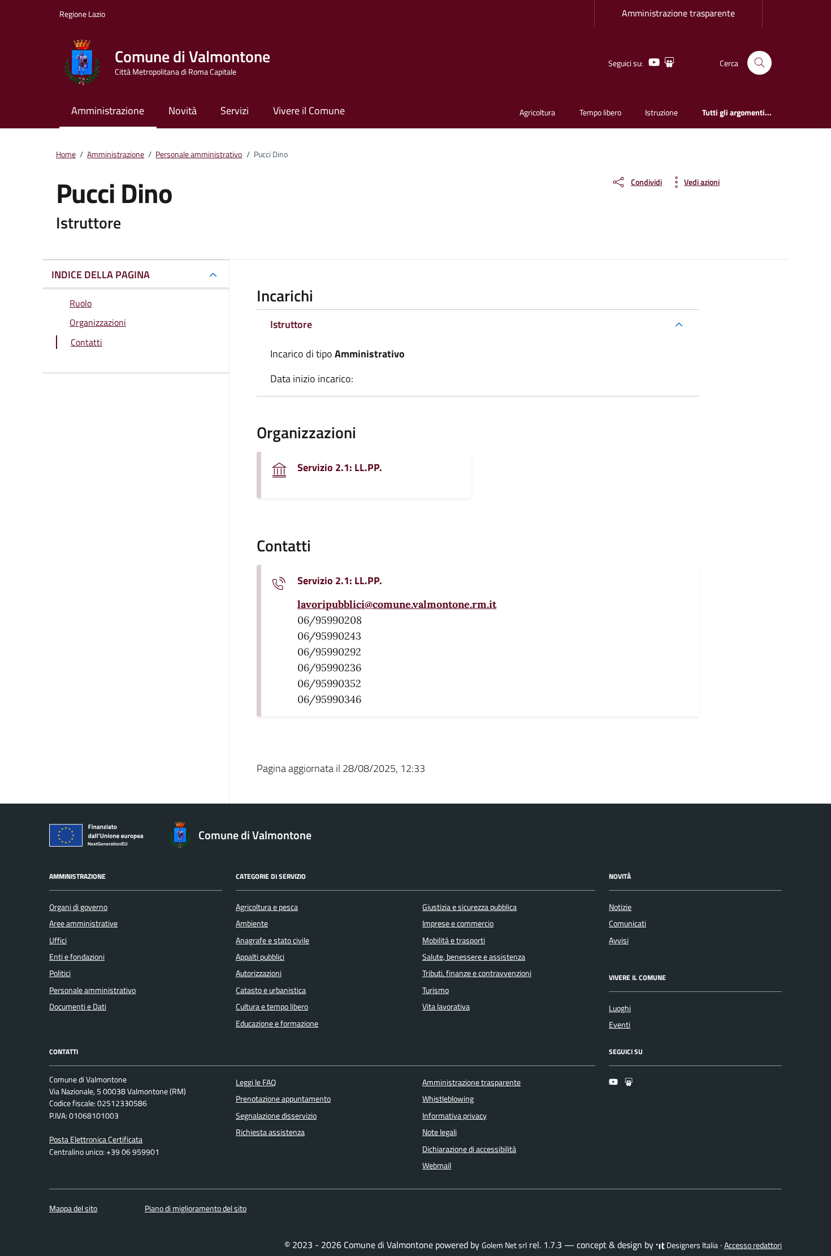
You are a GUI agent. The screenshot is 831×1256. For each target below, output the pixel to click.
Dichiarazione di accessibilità (469, 1149)
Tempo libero (600, 112)
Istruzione (661, 112)
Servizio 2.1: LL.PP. (339, 467)
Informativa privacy (454, 1116)
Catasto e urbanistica (271, 990)
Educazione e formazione (277, 1023)
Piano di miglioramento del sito (195, 1208)
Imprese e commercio (458, 923)
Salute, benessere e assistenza (473, 957)
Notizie (620, 907)
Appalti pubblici (260, 957)
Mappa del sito (73, 1208)
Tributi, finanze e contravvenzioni (476, 973)
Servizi (234, 110)
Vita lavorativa (446, 1006)
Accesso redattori (753, 1245)
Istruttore (291, 324)
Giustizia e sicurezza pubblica (469, 907)
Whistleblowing (448, 1099)
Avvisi (619, 940)
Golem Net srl (504, 1245)
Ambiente (252, 923)
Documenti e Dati (77, 1006)
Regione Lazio (82, 14)
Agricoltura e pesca (267, 907)
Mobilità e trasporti (453, 940)
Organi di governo (78, 907)
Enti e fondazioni (77, 957)
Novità (182, 110)
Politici (60, 973)
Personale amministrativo (92, 990)
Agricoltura (537, 112)
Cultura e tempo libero (272, 1006)
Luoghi (620, 1008)
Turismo (435, 990)
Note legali (439, 1132)
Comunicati (627, 923)
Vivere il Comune (309, 110)
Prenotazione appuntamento (283, 1099)
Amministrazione (107, 110)
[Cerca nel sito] (759, 63)
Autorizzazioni (259, 973)
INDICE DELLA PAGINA (100, 274)
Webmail (436, 1165)
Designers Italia (691, 1245)
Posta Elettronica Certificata (95, 1139)
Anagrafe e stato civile (272, 940)
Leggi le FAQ (256, 1082)
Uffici (58, 940)
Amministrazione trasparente (678, 13)
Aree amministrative (83, 923)
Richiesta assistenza (270, 1132)
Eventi (619, 1024)
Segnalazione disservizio (276, 1116)
